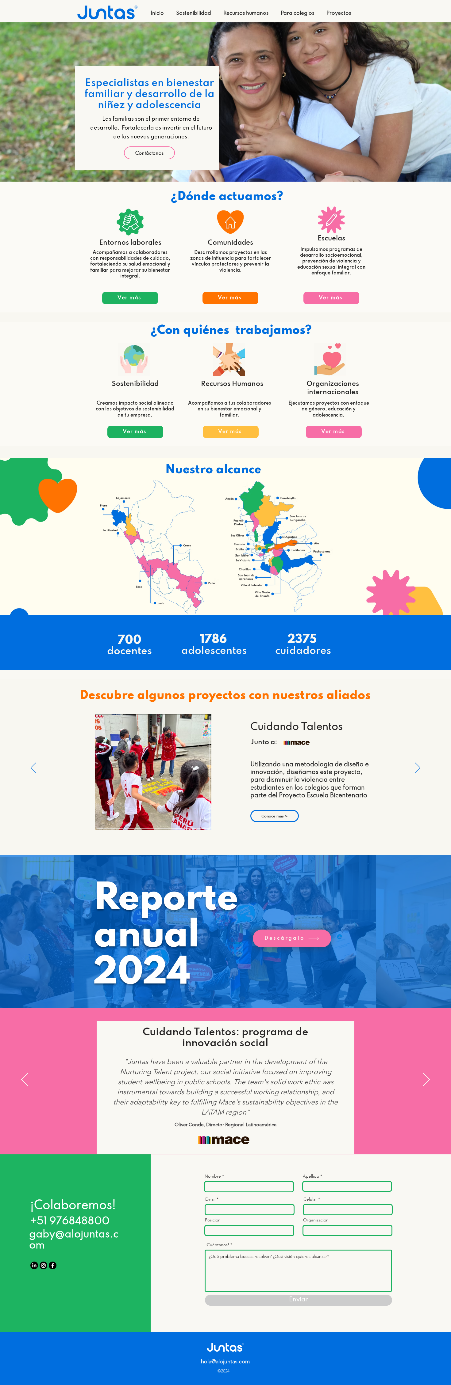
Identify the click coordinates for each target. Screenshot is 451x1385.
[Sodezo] (225, 1136)
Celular (310, 1199)
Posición (213, 1220)
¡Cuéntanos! (217, 1245)
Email (210, 1199)
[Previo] (33, 768)
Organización (316, 1220)
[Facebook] (52, 1265)
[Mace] (218, 1136)
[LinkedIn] (34, 1265)
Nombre (213, 1176)
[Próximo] (417, 768)
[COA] (233, 1136)
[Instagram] (43, 1265)
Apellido (311, 1176)
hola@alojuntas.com (225, 1361)
